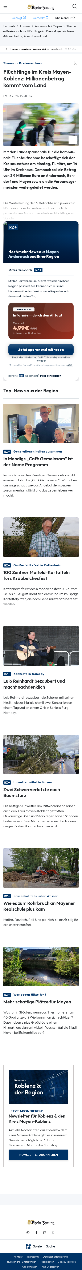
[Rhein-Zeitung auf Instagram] (45, 1232)
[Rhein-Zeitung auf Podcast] (53, 1232)
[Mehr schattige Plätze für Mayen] (41, 966)
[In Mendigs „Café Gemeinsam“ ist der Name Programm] (41, 423)
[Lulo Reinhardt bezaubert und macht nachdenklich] (41, 645)
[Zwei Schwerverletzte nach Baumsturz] (41, 754)
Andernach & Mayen (48, 26)
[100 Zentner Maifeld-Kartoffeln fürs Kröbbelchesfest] (41, 536)
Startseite (9, 26)
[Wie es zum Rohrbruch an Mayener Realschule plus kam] (41, 867)
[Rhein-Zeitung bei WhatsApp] (28, 1232)
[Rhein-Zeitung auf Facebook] (36, 1232)
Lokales (25, 26)
